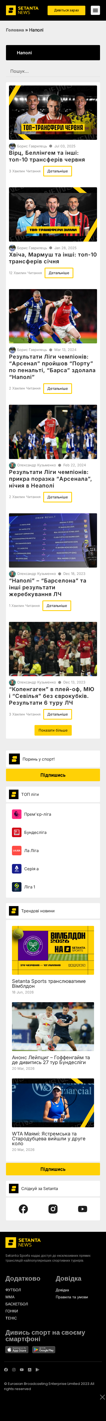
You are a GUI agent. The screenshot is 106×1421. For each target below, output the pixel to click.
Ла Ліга (31, 850)
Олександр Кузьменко (36, 465)
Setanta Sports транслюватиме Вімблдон (49, 983)
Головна (15, 30)
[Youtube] (22, 1370)
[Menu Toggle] (95, 10)
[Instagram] (14, 1370)
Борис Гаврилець (32, 146)
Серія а (31, 868)
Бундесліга (35, 832)
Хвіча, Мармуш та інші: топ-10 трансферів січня (53, 258)
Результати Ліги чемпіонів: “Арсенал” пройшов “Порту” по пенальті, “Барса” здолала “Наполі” (52, 366)
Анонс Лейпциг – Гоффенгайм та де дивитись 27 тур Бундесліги (51, 1060)
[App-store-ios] (30, 1370)
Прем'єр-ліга (37, 814)
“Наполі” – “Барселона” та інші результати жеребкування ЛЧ (47, 587)
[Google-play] (37, 1370)
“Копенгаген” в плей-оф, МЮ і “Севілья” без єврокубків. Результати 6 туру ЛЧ (52, 696)
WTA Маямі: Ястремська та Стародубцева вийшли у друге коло (49, 1138)
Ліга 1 (29, 887)
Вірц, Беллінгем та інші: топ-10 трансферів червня (47, 156)
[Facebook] (6, 1370)
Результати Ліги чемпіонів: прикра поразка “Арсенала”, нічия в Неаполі (50, 479)
